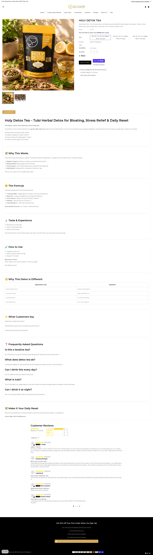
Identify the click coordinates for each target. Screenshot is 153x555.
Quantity (82, 52)
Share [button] (83, 56)
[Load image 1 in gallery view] (8, 98)
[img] (40, 442)
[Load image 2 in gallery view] (20, 98)
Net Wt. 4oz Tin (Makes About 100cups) (140, 37)
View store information (88, 75)
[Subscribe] (96, 541)
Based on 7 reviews (37, 430)
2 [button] (75, 506)
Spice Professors (95, 42)
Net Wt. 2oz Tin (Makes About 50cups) (120, 37)
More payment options (98, 64)
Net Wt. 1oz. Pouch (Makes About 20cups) (100, 37)
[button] (3, 7)
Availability (82, 48)
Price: (81, 29)
